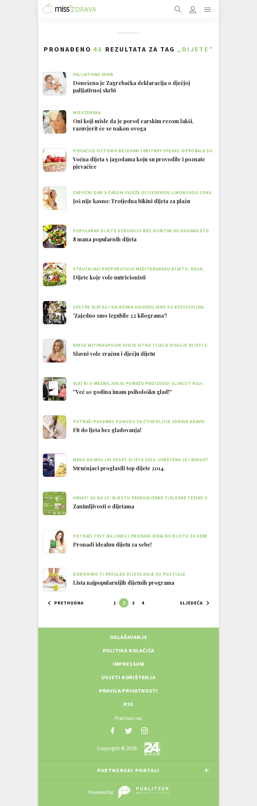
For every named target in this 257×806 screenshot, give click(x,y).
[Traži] (178, 9)
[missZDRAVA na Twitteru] (128, 730)
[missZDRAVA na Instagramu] (144, 730)
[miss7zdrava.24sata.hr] (69, 9)
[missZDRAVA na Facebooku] (112, 730)
